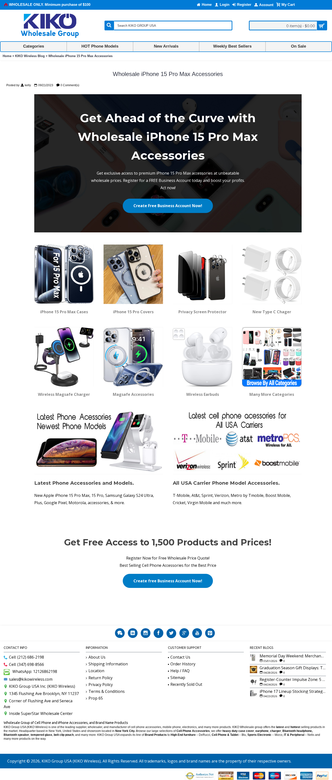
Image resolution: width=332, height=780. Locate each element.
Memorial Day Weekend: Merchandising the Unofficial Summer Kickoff (293, 656)
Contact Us (180, 657)
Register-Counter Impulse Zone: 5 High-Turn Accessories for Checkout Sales (293, 680)
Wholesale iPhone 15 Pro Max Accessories (80, 56)
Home (7, 56)
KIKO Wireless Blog (30, 56)
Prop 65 (95, 698)
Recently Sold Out (186, 684)
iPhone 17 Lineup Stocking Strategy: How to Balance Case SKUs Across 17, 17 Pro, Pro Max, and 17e (293, 691)
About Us (96, 657)
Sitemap (177, 677)
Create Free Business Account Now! (167, 205)
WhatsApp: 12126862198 (34, 671)
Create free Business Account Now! (167, 581)
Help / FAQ (180, 670)
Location (96, 670)
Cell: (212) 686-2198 (26, 657)
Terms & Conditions (106, 691)
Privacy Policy (100, 684)
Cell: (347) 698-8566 (26, 664)
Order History (182, 664)
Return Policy (100, 677)
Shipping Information (108, 664)
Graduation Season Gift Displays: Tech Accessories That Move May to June (293, 668)
